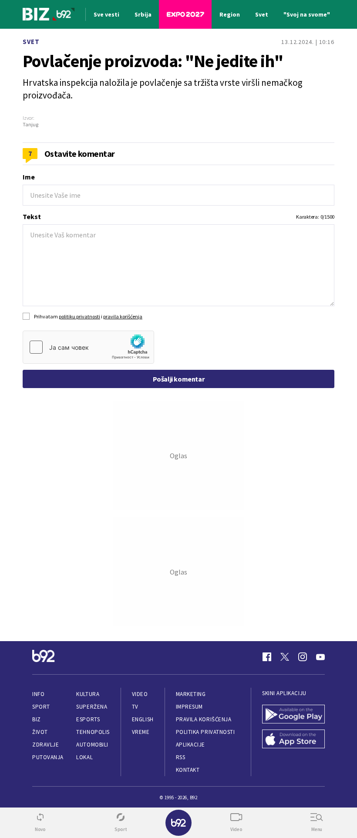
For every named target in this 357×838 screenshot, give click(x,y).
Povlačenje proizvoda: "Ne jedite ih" (153, 61)
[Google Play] (293, 715)
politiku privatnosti (79, 316)
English (143, 719)
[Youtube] (320, 656)
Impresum (189, 706)
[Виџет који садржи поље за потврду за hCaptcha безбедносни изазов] (88, 347)
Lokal (84, 757)
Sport (41, 706)
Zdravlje (45, 744)
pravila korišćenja (122, 316)
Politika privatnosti (205, 732)
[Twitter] (284, 656)
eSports (88, 719)
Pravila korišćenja (204, 719)
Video (140, 694)
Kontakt (188, 770)
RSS (180, 757)
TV (135, 706)
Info (38, 694)
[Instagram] (302, 656)
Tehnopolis (92, 732)
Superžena (91, 706)
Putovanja (48, 757)
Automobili (92, 744)
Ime (29, 176)
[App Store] (293, 740)
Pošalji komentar (179, 379)
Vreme (141, 732)
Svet (31, 41)
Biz (36, 719)
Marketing (191, 694)
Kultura (87, 694)
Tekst (32, 216)
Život (40, 732)
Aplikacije (190, 744)
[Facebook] (267, 656)
